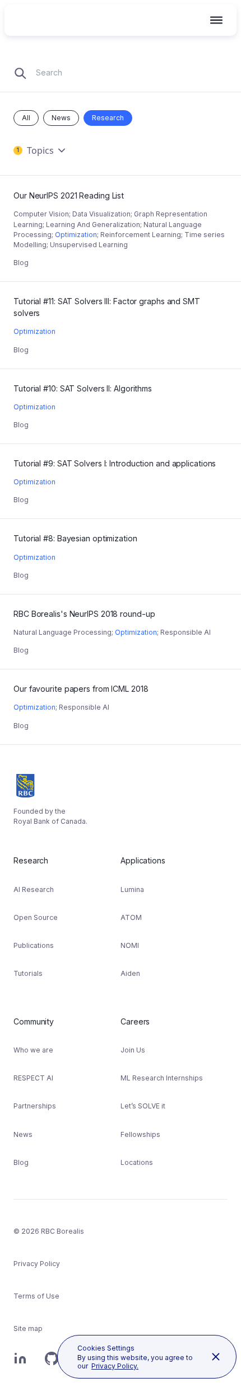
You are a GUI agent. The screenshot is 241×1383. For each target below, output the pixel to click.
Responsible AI (185, 632)
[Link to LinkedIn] (20, 1364)
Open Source (35, 917)
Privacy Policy (36, 1263)
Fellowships (140, 1134)
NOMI (130, 945)
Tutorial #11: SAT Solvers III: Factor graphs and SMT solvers (108, 295)
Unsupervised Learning (89, 244)
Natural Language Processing (62, 632)
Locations (137, 1162)
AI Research (33, 889)
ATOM (131, 917)
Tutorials (28, 973)
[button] (216, 20)
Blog (21, 262)
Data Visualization (101, 214)
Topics (35, 150)
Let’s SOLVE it (143, 1106)
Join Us (133, 1050)
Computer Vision (41, 214)
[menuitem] (67, 920)
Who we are (33, 1050)
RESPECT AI (33, 1078)
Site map (28, 1328)
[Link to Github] (51, 1364)
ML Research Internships (162, 1078)
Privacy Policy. (114, 1366)
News (61, 118)
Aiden (130, 973)
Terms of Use (36, 1296)
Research (108, 118)
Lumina (132, 889)
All (26, 118)
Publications (33, 945)
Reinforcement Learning (140, 234)
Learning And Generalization (93, 224)
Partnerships (34, 1106)
